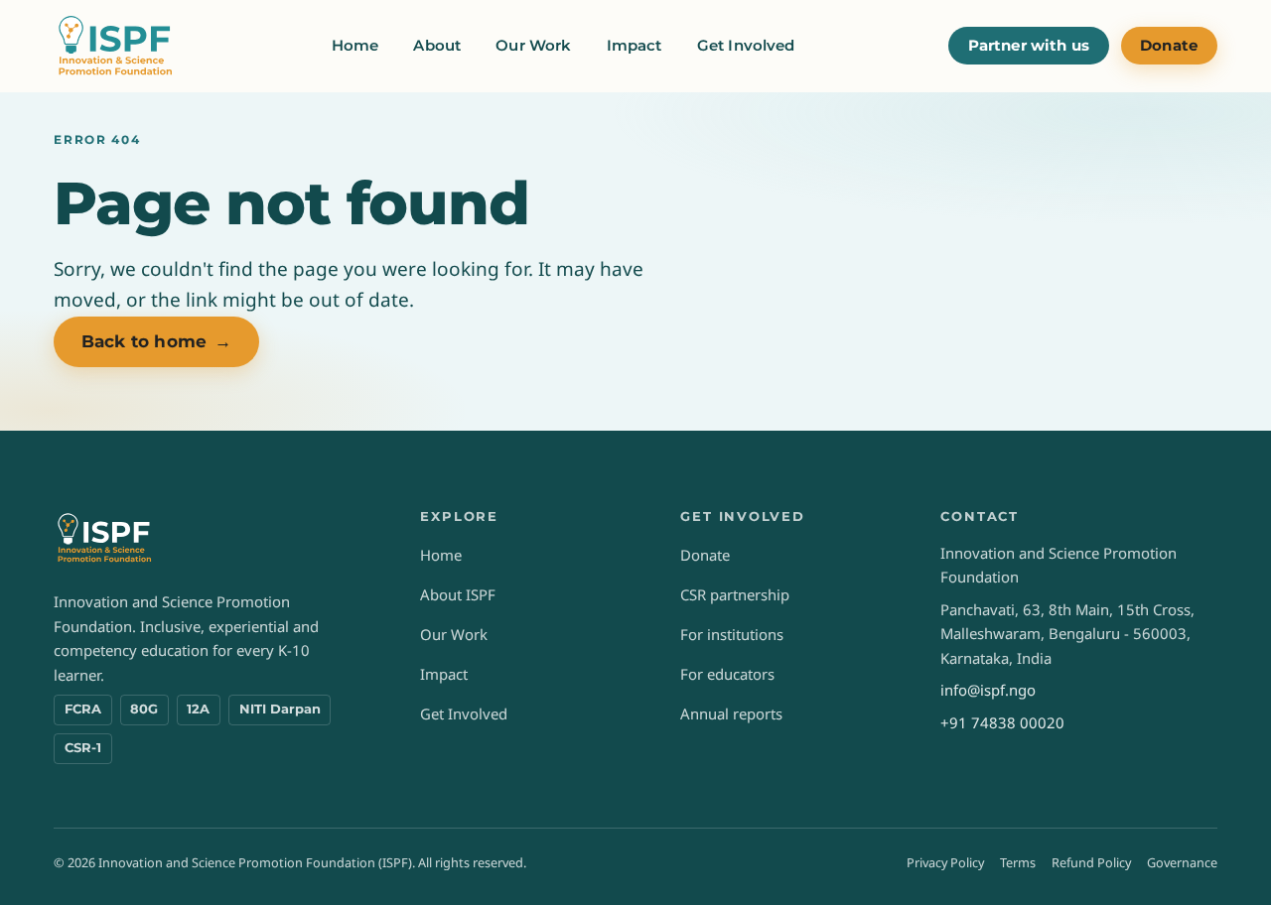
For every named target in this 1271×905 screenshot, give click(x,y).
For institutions (731, 634)
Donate (1169, 46)
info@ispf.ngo (988, 690)
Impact (634, 46)
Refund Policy (1091, 862)
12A (198, 709)
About (437, 46)
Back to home (156, 341)
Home (355, 46)
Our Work (533, 46)
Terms (1018, 862)
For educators (727, 674)
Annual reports (731, 713)
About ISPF (457, 594)
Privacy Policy (945, 862)
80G (144, 709)
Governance (1182, 862)
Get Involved (746, 46)
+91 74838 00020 (1002, 722)
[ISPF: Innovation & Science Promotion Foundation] (116, 45)
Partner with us (1028, 46)
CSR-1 (83, 747)
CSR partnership (734, 594)
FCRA (83, 709)
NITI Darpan (280, 709)
